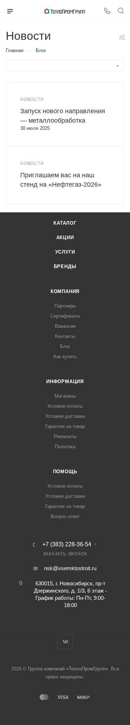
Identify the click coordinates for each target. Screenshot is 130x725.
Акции (65, 237)
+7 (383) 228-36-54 (66, 544)
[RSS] (122, 37)
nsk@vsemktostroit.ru (70, 568)
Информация (65, 381)
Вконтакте (65, 641)
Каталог (65, 223)
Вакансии (65, 326)
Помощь (65, 471)
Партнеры (65, 306)
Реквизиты (65, 436)
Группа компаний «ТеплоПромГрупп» (68, 668)
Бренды (65, 266)
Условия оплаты (65, 406)
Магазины (65, 396)
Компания (65, 291)
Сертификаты (65, 316)
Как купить (65, 356)
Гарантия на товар (65, 426)
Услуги (65, 252)
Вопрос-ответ (65, 516)
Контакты (65, 336)
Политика (65, 446)
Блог (65, 346)
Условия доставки (65, 416)
